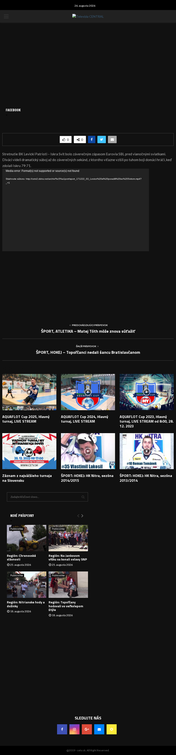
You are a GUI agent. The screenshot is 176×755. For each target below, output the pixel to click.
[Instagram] (74, 729)
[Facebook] (62, 729)
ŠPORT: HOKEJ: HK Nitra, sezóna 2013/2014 (146, 478)
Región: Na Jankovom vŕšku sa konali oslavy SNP (68, 557)
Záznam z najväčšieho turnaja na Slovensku (27, 478)
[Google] (87, 729)
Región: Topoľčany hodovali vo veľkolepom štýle (66, 606)
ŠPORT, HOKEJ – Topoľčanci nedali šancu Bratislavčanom (88, 352)
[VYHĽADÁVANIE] (83, 496)
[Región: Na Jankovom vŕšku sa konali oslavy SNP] (68, 538)
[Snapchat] (112, 729)
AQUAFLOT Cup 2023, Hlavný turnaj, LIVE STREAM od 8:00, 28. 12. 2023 (146, 421)
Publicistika (16, 529)
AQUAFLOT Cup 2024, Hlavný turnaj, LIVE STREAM (84, 419)
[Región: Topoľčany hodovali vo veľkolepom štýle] (68, 584)
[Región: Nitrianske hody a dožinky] (26, 584)
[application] (75, 210)
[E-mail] (99, 729)
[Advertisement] (88, 283)
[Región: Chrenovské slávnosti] (26, 538)
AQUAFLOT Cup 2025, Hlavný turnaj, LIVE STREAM (26, 419)
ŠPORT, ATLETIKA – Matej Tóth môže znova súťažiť (88, 331)
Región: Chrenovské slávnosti (21, 557)
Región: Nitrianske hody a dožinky (26, 604)
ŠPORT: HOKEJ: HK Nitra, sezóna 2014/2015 (87, 478)
